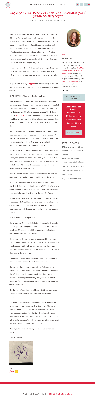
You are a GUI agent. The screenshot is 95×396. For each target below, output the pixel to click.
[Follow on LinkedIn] (81, 4)
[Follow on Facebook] (85, 4)
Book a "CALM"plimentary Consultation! (73, 97)
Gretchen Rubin (21, 115)
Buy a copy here (73, 132)
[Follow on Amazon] (77, 4)
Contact (59, 4)
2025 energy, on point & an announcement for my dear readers (72, 150)
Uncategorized (55, 21)
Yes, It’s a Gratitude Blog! (71, 179)
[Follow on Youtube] (88, 4)
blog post (31, 84)
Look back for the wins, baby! (73, 166)
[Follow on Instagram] (66, 90)
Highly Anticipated (60, 394)
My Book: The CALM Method (42, 4)
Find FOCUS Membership (70, 81)
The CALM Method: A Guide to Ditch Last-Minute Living (73, 70)
